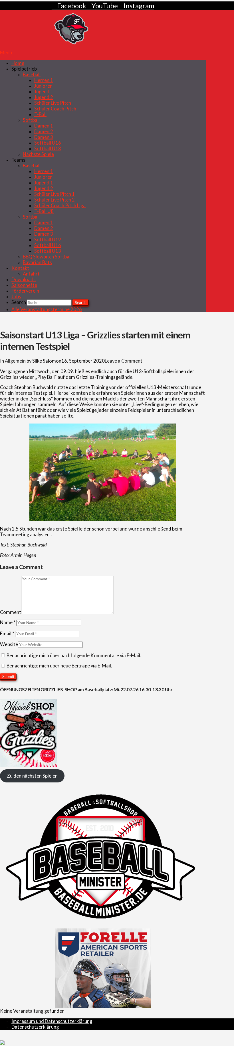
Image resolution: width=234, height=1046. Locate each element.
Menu (6, 53)
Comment (10, 612)
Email (7, 633)
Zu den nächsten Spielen (32, 776)
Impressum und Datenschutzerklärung (51, 1021)
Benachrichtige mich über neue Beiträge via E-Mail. (59, 666)
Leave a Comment (123, 361)
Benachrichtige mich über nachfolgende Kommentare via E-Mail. (74, 655)
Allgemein (15, 361)
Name (7, 622)
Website (9, 644)
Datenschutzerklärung (35, 1027)
